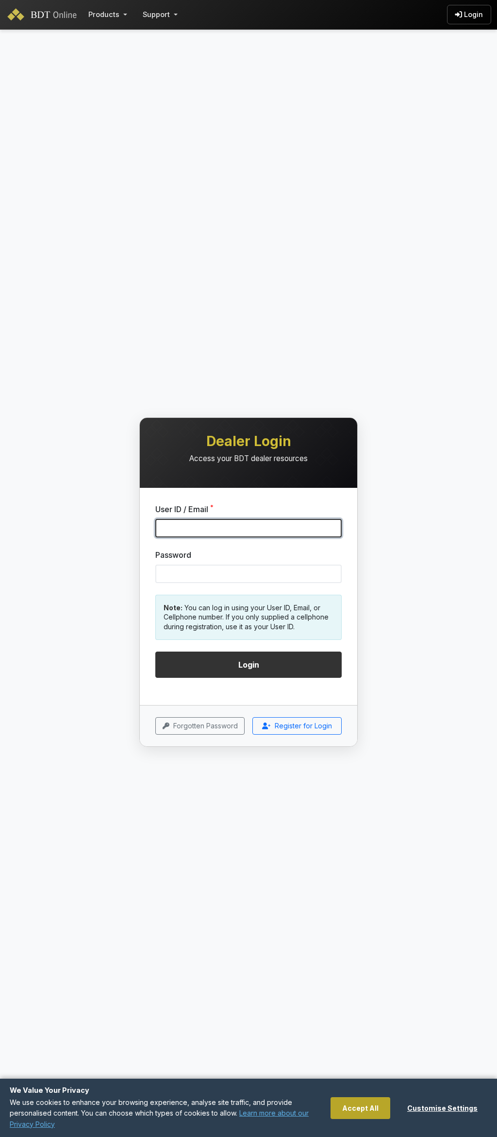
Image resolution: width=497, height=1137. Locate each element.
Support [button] (156, 14)
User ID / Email (184, 508)
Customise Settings (442, 1108)
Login (473, 14)
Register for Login (303, 726)
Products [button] (103, 14)
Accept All (360, 1108)
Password (173, 555)
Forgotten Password (205, 726)
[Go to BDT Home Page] (44, 14)
